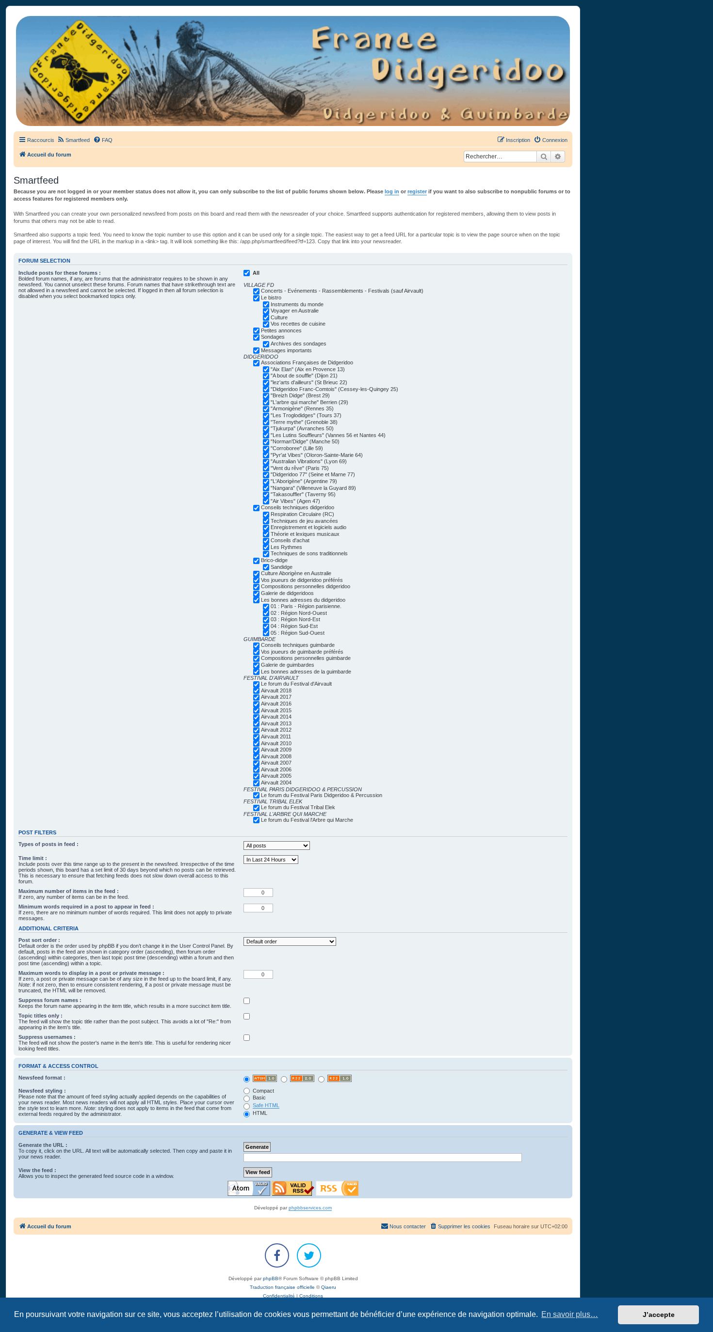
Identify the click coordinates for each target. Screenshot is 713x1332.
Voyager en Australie (295, 310)
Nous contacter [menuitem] (407, 1226)
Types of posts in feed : (48, 844)
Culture (279, 317)
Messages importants (286, 350)
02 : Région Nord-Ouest (299, 613)
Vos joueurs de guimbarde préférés (302, 652)
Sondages (273, 337)
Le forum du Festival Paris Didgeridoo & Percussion (321, 795)
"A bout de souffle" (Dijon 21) (304, 375)
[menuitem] (73, 140)
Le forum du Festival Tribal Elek (298, 807)
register (417, 191)
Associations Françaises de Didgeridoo (307, 362)
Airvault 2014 (276, 717)
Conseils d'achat (290, 540)
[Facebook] (277, 1255)
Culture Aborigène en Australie (296, 573)
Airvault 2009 (276, 749)
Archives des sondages (298, 343)
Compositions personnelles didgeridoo (305, 586)
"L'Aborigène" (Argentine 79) (304, 481)
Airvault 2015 (276, 710)
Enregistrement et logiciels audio (308, 527)
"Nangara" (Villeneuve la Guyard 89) (313, 488)
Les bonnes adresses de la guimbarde (306, 671)
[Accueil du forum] (293, 71)
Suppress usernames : (47, 1037)
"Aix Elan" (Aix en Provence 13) (308, 369)
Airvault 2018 (276, 690)
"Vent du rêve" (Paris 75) (300, 468)
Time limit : (32, 858)
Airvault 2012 (276, 730)
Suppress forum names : (49, 1000)
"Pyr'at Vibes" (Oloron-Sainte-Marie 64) (317, 455)
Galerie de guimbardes (287, 665)
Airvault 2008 (276, 756)
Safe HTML (266, 1105)
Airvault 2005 (276, 776)
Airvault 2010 (276, 743)
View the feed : (37, 1170)
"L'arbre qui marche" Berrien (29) (309, 402)
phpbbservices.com (310, 1207)
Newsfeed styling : (42, 1091)
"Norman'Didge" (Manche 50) (305, 441)
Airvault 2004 (276, 782)
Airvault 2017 (276, 697)
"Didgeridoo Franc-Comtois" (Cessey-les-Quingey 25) (334, 389)
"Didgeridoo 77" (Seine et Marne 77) (313, 474)
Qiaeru (328, 1287)
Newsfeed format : (41, 1078)
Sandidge (281, 567)
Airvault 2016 (276, 703)
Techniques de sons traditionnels (309, 553)
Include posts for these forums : (59, 273)
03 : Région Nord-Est (295, 619)
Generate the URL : (42, 1145)
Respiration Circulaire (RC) (302, 514)
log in (392, 191)
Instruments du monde (297, 304)
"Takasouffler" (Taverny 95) (303, 494)
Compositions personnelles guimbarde (306, 658)
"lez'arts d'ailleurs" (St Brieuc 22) (309, 382)
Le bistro (271, 297)
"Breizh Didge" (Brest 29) (300, 395)
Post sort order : (39, 940)
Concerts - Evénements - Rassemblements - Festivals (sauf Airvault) (342, 291)
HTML (259, 1113)
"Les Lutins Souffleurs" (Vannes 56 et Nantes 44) (328, 435)
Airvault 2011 (276, 736)
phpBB (270, 1278)
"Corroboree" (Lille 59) (297, 448)
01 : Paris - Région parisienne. (306, 606)
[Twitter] (309, 1255)
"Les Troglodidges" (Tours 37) (306, 415)
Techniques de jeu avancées (304, 521)
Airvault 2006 (276, 769)
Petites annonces (281, 330)
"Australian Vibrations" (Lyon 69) (309, 461)
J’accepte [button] (659, 1314)
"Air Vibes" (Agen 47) (295, 501)
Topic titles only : (40, 1016)
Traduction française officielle (282, 1287)
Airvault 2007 (276, 763)
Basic (258, 1097)
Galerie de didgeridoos (287, 593)
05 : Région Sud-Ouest (297, 633)
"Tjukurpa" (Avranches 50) (302, 428)
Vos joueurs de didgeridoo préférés (302, 580)
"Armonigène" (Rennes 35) (302, 408)
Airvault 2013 (276, 723)
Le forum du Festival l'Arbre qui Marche (307, 820)
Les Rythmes (286, 547)
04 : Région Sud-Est (294, 626)
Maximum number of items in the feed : (68, 891)
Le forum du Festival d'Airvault (296, 684)
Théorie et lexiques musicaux (305, 534)
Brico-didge (274, 560)
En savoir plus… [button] (569, 1314)
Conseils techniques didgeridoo (297, 507)
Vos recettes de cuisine (298, 324)
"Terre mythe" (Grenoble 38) (304, 422)
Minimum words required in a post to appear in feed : (86, 906)
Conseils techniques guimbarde (298, 645)
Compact (262, 1091)
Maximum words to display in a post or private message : (91, 973)
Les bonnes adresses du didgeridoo (303, 600)
